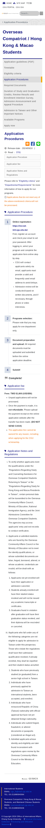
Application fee (13, 164)
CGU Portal (9, 7)
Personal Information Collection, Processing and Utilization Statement (22, 821)
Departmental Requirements (18, 185)
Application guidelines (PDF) (19, 62)
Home (9, 3)
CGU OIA (20, 7)
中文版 (29, 3)
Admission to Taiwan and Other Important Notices (20, 112)
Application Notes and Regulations (17, 173)
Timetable (9, 67)
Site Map (20, 3)
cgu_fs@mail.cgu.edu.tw (21, 792)
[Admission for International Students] (12, 13)
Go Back (33, 779)
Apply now (9, 125)
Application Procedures (16, 22)
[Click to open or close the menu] (41, 14)
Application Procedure (17, 157)
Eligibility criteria (12, 73)
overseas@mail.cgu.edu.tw (22, 805)
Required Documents (15, 85)
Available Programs (14, 119)
